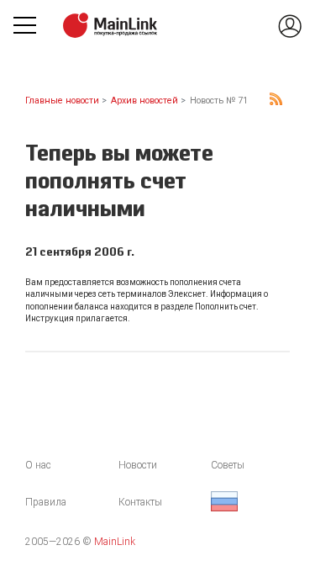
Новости (137, 465)
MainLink (114, 542)
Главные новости (62, 100)
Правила (45, 502)
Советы (227, 465)
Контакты (140, 502)
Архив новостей (144, 100)
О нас (38, 465)
